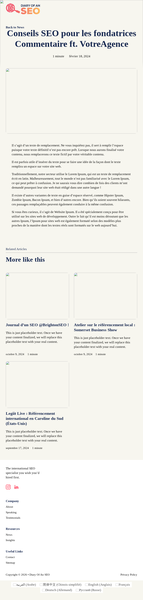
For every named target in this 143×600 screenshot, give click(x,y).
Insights (10, 540)
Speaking (11, 512)
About (9, 506)
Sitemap (10, 562)
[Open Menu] (135, 9)
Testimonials (13, 517)
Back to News (15, 27)
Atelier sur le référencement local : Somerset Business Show (104, 327)
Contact (10, 557)
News (9, 534)
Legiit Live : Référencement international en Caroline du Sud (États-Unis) (34, 418)
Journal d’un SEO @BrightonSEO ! (37, 324)
